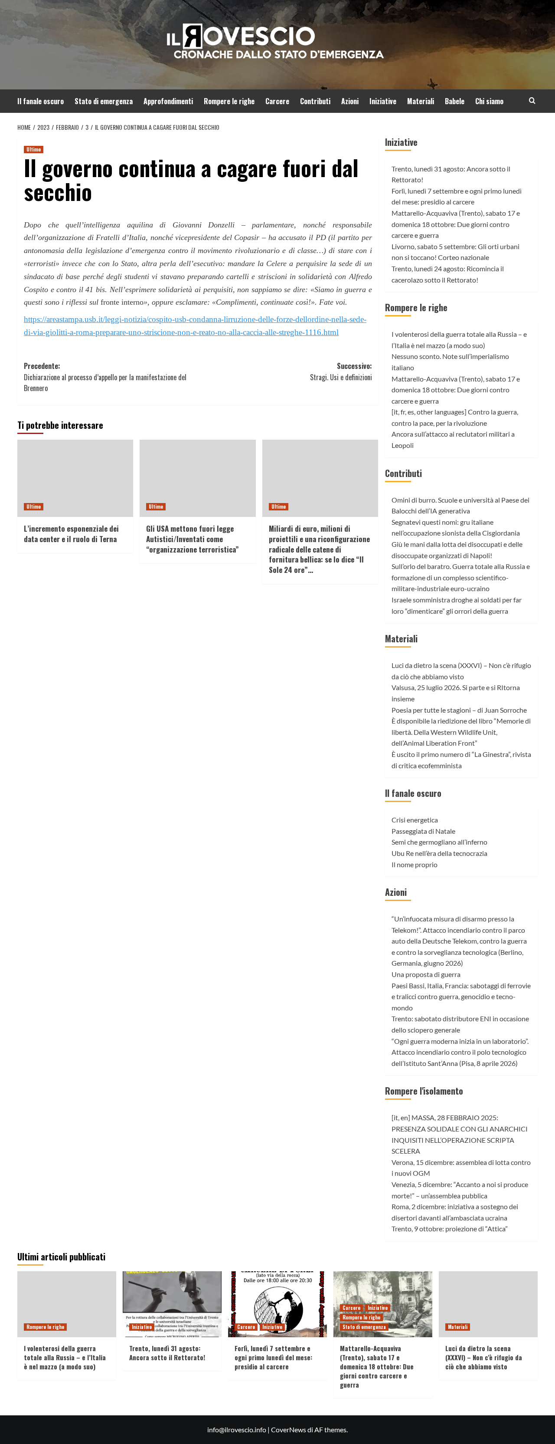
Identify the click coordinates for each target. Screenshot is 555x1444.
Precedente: (105, 377)
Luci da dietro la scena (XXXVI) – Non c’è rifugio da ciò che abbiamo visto (483, 1357)
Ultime (33, 149)
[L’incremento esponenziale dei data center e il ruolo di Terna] (75, 478)
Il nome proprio (414, 864)
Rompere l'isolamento (424, 1090)
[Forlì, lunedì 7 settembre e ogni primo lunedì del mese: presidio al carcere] (277, 1304)
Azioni (350, 101)
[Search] (532, 100)
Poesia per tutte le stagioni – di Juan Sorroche (459, 710)
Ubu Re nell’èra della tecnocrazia (439, 853)
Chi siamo (489, 101)
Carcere (277, 101)
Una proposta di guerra (426, 974)
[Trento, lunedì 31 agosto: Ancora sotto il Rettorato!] (172, 1304)
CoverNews (288, 1429)
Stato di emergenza (104, 101)
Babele (454, 101)
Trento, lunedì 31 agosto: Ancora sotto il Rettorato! (167, 1352)
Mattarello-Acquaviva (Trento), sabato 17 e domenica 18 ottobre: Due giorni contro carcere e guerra (456, 224)
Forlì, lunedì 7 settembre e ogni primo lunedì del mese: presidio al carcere (273, 1357)
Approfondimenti (168, 101)
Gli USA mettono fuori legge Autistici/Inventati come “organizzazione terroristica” (192, 539)
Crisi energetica (415, 820)
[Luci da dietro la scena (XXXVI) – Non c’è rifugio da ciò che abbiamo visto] (488, 1304)
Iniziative (382, 101)
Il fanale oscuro (40, 101)
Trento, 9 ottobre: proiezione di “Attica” (450, 1228)
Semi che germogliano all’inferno (439, 842)
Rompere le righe (229, 101)
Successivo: (341, 371)
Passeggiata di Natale (423, 831)
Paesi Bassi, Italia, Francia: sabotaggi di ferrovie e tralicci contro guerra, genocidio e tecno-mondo (461, 996)
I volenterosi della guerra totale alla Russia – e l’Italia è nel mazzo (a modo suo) (65, 1357)
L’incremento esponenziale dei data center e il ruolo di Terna (71, 533)
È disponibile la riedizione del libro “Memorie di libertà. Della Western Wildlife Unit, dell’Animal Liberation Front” (461, 732)
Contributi (315, 101)
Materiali (420, 101)
